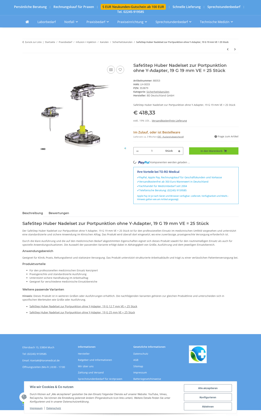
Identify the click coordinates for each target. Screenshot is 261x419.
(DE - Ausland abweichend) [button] (170, 136)
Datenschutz (53, 408)
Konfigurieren (208, 397)
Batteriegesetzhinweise (147, 379)
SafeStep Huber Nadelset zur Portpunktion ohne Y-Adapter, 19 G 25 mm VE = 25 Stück (82, 312)
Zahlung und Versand (91, 372)
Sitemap (138, 366)
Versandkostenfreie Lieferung (169, 120)
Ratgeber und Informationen (95, 360)
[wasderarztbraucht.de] (27, 22)
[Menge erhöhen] (179, 151)
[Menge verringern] (137, 151)
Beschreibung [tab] (32, 213)
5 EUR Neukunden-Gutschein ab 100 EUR (133, 7)
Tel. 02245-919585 (130, 12)
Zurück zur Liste (33, 42)
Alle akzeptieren (208, 388)
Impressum (36, 408)
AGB (135, 360)
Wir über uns (86, 366)
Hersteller (84, 353)
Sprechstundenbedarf (223, 7)
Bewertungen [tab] (59, 213)
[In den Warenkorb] (25, 61)
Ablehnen (208, 406)
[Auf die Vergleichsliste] (111, 70)
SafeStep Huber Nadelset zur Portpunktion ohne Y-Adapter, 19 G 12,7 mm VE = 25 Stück (83, 306)
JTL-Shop (242, 414)
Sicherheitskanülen (157, 91)
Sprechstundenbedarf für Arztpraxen (100, 379)
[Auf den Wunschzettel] (120, 70)
